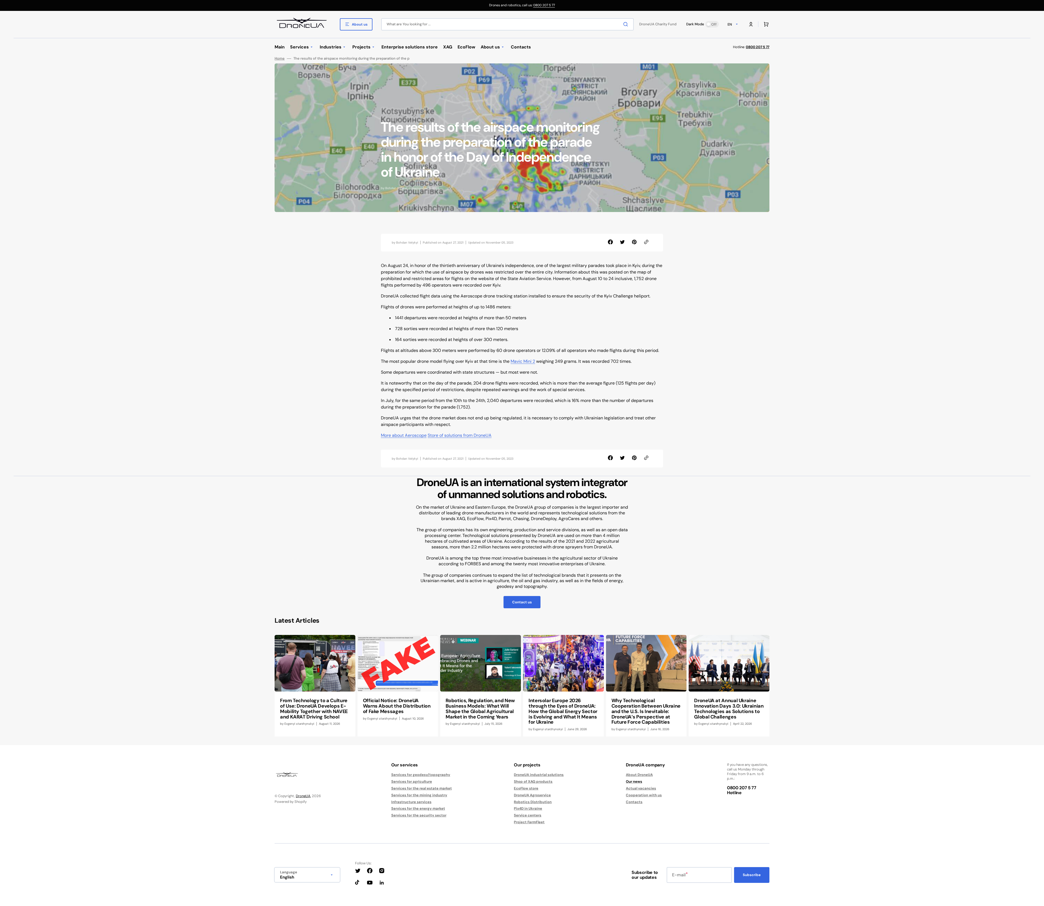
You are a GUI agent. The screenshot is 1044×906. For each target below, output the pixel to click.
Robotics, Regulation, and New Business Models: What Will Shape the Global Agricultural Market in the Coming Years (480, 708)
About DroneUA (639, 775)
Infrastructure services (411, 802)
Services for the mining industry (419, 795)
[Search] (627, 24)
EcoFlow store (526, 788)
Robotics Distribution (533, 802)
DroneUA (303, 796)
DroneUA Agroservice (532, 795)
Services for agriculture (411, 781)
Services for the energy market (418, 808)
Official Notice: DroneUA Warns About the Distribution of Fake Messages (397, 706)
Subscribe (752, 875)
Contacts (634, 802)
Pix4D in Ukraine (528, 808)
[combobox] (507, 24)
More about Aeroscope (404, 435)
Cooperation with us (644, 795)
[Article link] (315, 685)
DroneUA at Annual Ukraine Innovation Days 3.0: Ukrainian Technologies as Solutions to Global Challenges (728, 708)
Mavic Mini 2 (523, 361)
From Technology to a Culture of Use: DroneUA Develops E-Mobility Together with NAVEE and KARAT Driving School (314, 708)
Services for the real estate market (421, 788)
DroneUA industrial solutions (539, 775)
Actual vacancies (641, 788)
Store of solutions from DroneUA (460, 435)
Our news (634, 781)
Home (280, 58)
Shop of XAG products (533, 781)
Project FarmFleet (529, 822)
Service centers (527, 815)
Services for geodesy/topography (420, 775)
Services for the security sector (418, 815)
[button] (751, 24)
